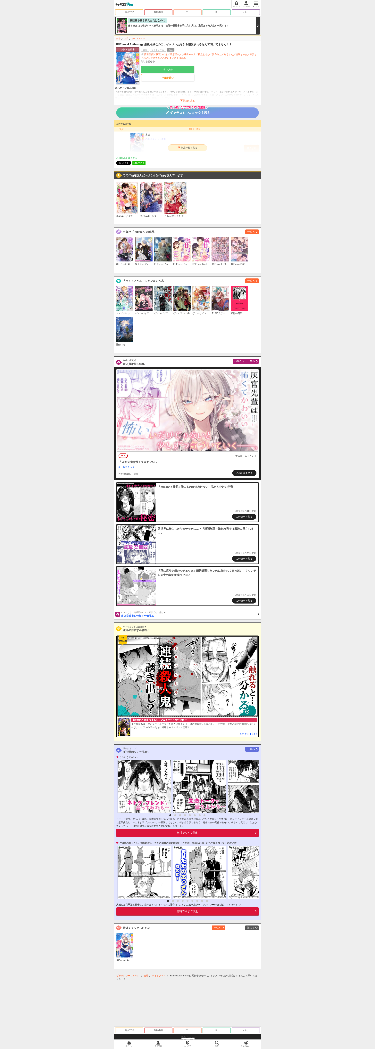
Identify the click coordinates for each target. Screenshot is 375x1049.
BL (216, 12)
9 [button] (207, 901)
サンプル (167, 69)
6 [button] (195, 815)
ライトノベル (138, 38)
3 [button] (180, 815)
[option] (143, 786)
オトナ (246, 12)
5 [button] (190, 815)
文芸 (126, 38)
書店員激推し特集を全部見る (143, 614)
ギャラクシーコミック (128, 975)
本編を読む (168, 77)
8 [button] (204, 815)
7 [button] (200, 815)
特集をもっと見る (245, 361)
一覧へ (251, 231)
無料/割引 (158, 12)
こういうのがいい (128, 757)
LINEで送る (139, 163)
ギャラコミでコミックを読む (190, 112)
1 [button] (170, 815)
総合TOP (129, 12)
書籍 (118, 38)
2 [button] (175, 815)
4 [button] (185, 815)
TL (187, 12)
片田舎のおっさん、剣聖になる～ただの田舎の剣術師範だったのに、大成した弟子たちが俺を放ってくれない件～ (179, 843)
